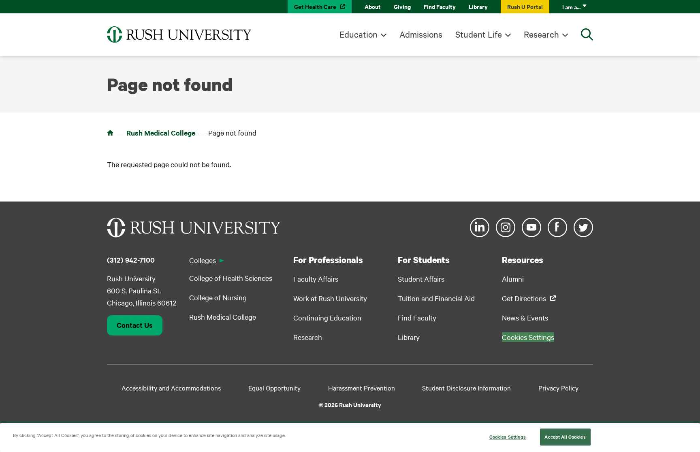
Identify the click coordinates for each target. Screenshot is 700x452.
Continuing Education (327, 317)
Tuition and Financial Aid (436, 298)
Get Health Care (315, 6)
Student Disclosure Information (466, 387)
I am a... (571, 6)
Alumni (513, 278)
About (373, 6)
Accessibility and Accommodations (171, 387)
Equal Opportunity (274, 387)
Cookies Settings (507, 436)
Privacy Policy (558, 387)
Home (110, 133)
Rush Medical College (160, 133)
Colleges (202, 260)
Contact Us (135, 325)
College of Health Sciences (230, 277)
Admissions (420, 34)
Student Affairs (421, 278)
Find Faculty (440, 6)
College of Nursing (218, 297)
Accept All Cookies (564, 436)
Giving (402, 6)
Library (478, 6)
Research (541, 34)
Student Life (478, 34)
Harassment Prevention (361, 387)
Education (358, 34)
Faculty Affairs (315, 278)
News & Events (525, 317)
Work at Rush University (330, 298)
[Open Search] (587, 34)
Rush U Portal (525, 6)
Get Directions (524, 298)
